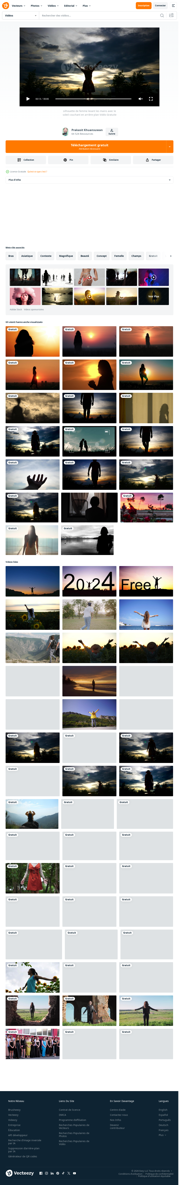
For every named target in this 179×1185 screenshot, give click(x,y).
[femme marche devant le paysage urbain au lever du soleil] (33, 374)
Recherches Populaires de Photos (73, 1134)
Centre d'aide (115, 1109)
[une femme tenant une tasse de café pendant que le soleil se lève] (89, 374)
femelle (119, 256)
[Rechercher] (159, 15)
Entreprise (14, 1125)
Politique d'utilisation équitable (151, 1175)
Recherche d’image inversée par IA (19, 1142)
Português (162, 1120)
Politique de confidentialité (157, 1173)
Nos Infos (113, 1120)
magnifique (66, 256)
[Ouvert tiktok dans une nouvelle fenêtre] (63, 1173)
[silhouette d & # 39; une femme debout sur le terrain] (89, 341)
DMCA (61, 1114)
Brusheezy (14, 1109)
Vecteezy (13, 1114)
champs (136, 256)
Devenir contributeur (115, 1126)
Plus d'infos (15, 179)
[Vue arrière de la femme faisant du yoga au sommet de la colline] (146, 374)
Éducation (14, 1130)
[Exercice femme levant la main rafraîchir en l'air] (33, 977)
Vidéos (52, 5)
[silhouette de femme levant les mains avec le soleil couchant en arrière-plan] (33, 441)
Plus (85, 5)
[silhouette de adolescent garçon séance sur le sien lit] (89, 507)
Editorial (69, 5)
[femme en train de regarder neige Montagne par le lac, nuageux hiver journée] (87, 540)
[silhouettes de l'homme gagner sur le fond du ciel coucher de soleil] (89, 408)
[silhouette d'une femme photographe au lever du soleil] (33, 341)
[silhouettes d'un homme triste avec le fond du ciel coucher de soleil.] (89, 474)
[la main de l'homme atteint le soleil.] (33, 474)
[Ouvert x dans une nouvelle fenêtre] (68, 1173)
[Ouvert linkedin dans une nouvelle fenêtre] (52, 1173)
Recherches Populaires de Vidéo (73, 1142)
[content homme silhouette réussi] (87, 814)
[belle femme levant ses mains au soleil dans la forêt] (33, 878)
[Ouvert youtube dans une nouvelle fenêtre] (74, 1173)
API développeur (17, 1135)
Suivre (110, 133)
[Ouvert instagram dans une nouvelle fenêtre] (46, 1173)
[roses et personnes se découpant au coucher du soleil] (146, 507)
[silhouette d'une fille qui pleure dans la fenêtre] (146, 408)
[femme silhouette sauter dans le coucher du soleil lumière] (89, 1044)
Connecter (157, 5)
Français (161, 1130)
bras (11, 256)
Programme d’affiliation (71, 1120)
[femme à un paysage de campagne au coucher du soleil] (146, 341)
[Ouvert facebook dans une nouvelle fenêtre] (41, 1173)
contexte (45, 256)
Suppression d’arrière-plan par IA (23, 1150)
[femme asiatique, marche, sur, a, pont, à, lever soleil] (32, 540)
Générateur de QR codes (22, 1156)
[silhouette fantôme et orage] (33, 408)
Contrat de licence (68, 1109)
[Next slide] (165, 256)
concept (102, 256)
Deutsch (161, 1125)
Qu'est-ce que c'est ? (37, 171)
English (160, 1109)
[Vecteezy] (5, 5)
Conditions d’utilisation (128, 1173)
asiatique (27, 256)
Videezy (12, 1120)
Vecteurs (17, 5)
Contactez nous (117, 1114)
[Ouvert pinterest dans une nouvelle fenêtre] (57, 1173)
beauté (85, 256)
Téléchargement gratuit (88, 146)
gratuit (153, 256)
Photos (35, 5)
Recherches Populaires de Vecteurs (73, 1126)
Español (161, 1114)
